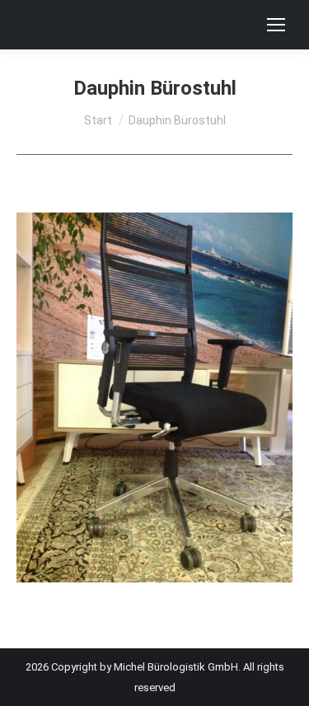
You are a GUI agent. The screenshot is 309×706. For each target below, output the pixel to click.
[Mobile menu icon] (276, 24)
